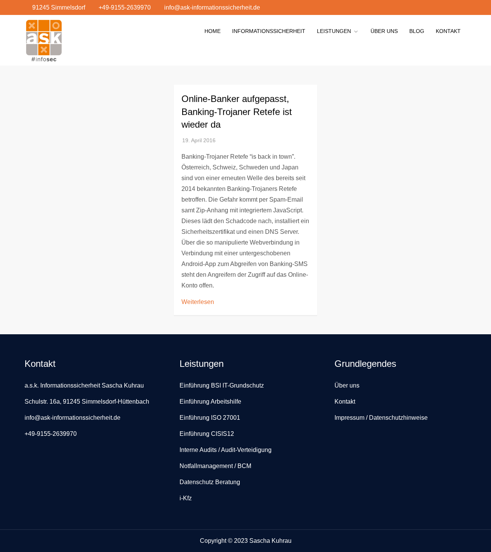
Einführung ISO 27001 (210, 417)
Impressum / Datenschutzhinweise (381, 417)
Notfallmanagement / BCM (215, 466)
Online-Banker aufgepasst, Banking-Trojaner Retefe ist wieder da (236, 112)
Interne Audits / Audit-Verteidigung (226, 450)
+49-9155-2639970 (125, 7)
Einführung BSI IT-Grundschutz (222, 385)
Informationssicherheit (268, 31)
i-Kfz (186, 498)
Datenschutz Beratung (210, 482)
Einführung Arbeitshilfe (210, 401)
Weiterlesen (197, 302)
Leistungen (334, 31)
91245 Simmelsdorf (58, 7)
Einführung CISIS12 (207, 433)
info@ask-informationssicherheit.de (212, 7)
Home (212, 31)
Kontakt (448, 31)
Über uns (384, 31)
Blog (416, 31)
